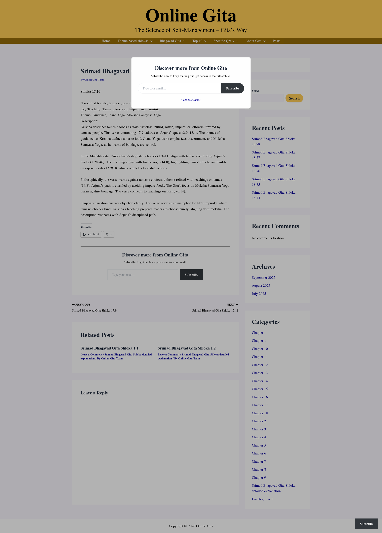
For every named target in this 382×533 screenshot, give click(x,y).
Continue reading (191, 100)
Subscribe (232, 88)
